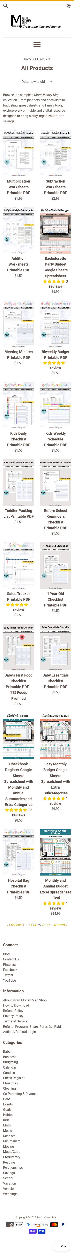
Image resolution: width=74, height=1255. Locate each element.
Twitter (8, 975)
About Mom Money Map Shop (25, 1000)
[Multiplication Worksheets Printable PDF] (18, 153)
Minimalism (11, 1141)
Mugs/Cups (11, 1152)
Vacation (9, 1183)
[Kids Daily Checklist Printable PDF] (18, 405)
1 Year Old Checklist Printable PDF (55, 599)
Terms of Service (15, 1021)
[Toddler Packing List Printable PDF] (18, 482)
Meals (7, 1131)
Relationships (13, 1168)
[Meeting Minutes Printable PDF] (18, 324)
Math (7, 1125)
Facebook (10, 970)
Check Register (13, 1078)
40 (56, 925)
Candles (9, 1073)
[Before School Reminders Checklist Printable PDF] (55, 482)
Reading (9, 1162)
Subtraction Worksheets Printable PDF (55, 187)
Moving (8, 1146)
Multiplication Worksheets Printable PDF (18, 187)
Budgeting (10, 1062)
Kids (6, 1120)
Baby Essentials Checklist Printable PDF (56, 681)
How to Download (16, 1005)
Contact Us (11, 959)
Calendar (9, 1067)
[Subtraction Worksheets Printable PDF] (55, 153)
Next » (62, 925)
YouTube (9, 980)
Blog (6, 954)
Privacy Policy (13, 1016)
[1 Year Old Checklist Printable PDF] (55, 565)
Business (9, 1057)
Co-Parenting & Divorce (19, 1094)
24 (34, 925)
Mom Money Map (47, 1217)
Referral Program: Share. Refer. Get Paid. (32, 1027)
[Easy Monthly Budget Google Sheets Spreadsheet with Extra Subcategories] (55, 736)
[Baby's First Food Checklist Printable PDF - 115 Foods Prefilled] (18, 647)
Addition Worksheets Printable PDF (18, 264)
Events (8, 1104)
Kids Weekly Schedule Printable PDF (55, 439)
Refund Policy (13, 1011)
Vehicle (8, 1189)
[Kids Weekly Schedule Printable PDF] (55, 405)
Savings (9, 1173)
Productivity (11, 1157)
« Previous (14, 925)
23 (30, 925)
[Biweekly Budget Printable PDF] (55, 324)
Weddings (10, 1194)
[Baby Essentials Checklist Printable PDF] (55, 647)
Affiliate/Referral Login (19, 1032)
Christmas (10, 1083)
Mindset (9, 1136)
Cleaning (9, 1088)
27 (48, 925)
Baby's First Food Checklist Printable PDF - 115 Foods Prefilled (18, 687)
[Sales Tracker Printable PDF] (18, 565)
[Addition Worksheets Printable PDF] (18, 230)
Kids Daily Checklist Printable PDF (18, 439)
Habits (8, 1115)
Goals (7, 1110)
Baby (6, 1052)
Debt (6, 1099)
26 (43, 925)
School (8, 1178)
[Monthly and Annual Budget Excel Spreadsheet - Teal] (55, 852)
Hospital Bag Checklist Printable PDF (18, 886)
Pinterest (9, 965)
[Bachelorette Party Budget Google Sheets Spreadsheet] (55, 230)
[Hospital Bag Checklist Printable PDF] (18, 852)
